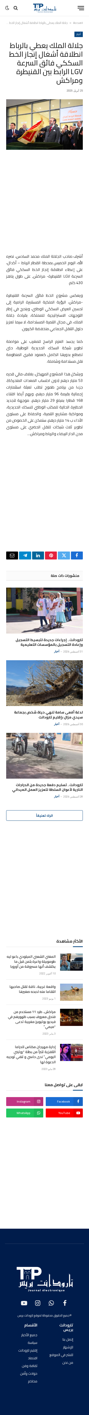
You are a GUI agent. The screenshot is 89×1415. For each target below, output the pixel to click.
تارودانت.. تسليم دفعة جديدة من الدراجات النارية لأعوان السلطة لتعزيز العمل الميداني (47, 787)
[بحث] (16, 8)
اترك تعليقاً (44, 815)
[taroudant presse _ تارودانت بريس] (44, 8)
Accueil (78, 23)
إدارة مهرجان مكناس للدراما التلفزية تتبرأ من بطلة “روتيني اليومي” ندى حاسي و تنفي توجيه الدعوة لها (31, 1054)
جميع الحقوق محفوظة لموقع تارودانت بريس (43, 1315)
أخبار (78, 34)
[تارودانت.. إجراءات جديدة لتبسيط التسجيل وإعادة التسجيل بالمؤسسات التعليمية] (44, 611)
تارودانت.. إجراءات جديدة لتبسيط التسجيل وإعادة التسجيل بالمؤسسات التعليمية (49, 642)
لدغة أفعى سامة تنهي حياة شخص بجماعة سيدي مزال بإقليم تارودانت (48, 714)
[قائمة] (81, 8)
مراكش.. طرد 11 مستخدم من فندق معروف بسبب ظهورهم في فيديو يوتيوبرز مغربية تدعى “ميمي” (32, 1019)
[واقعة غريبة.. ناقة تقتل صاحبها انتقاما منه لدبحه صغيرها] (71, 992)
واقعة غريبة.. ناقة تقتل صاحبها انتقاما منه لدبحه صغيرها (32, 989)
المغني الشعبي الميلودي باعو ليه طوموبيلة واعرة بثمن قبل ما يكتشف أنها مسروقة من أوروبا (31, 961)
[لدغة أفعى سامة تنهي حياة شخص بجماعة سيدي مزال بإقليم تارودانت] (44, 683)
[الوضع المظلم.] (7, 8)
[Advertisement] (44, 202)
